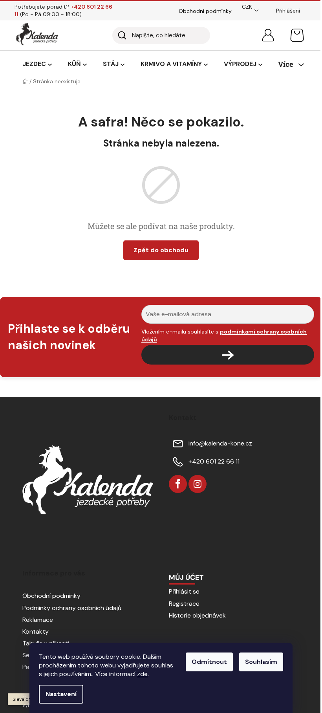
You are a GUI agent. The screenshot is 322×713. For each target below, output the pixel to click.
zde (142, 674)
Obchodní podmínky (205, 11)
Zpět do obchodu (161, 250)
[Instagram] (197, 484)
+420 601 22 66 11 (214, 461)
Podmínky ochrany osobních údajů (71, 608)
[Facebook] (178, 484)
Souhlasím (261, 662)
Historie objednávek (197, 615)
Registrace (184, 603)
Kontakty (35, 631)
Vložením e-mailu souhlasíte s (224, 335)
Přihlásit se (184, 591)
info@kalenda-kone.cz (220, 443)
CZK (247, 6)
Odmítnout (209, 662)
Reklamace (37, 620)
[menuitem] (37, 64)
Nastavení (61, 694)
